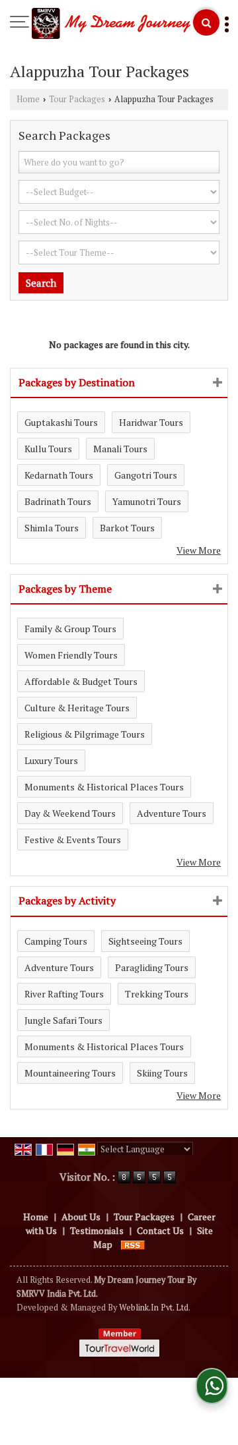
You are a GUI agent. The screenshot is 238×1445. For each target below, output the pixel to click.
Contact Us (160, 1230)
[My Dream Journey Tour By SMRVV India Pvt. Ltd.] (111, 24)
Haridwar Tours (151, 422)
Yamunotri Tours (146, 501)
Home (28, 99)
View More (199, 550)
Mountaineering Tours (70, 1073)
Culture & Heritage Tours (77, 707)
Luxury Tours (51, 760)
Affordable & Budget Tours (81, 681)
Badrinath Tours (57, 501)
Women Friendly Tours (71, 655)
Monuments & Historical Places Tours (104, 787)
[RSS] (133, 1244)
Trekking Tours (156, 994)
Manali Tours (120, 448)
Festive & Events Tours (72, 839)
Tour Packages (77, 99)
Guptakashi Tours (61, 422)
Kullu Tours (48, 448)
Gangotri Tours (145, 475)
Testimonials (97, 1230)
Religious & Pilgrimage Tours (84, 734)
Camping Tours (55, 941)
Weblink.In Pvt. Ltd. (154, 1307)
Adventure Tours (171, 813)
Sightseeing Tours (145, 941)
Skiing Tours (162, 1073)
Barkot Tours (127, 527)
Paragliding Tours (151, 967)
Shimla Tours (51, 527)
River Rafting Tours (64, 994)
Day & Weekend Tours (70, 813)
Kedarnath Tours (58, 475)
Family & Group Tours (70, 628)
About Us (80, 1216)
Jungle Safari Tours (63, 1020)
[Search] (206, 22)
